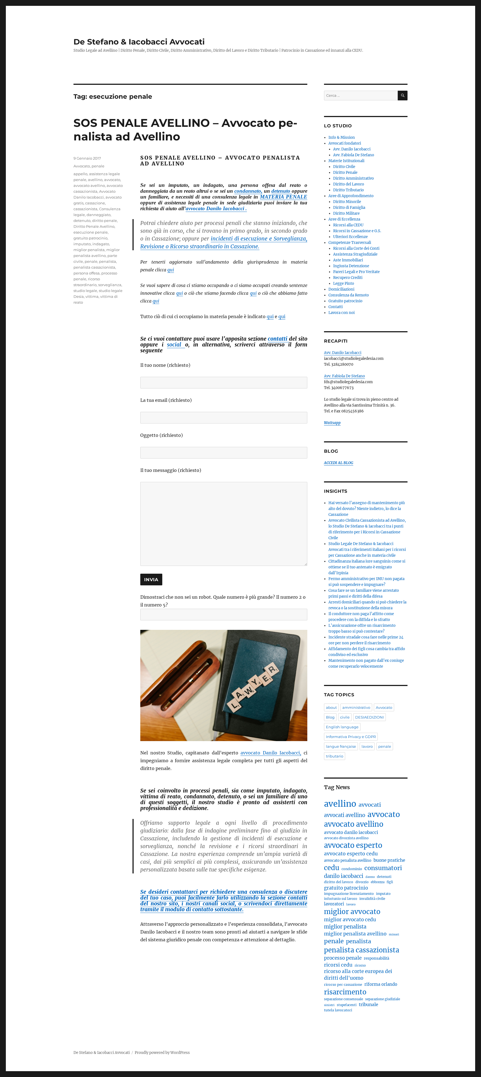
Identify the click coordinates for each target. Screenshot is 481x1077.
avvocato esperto (353, 845)
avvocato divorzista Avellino (346, 838)
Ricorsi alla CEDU (348, 225)
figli (390, 882)
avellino (95, 179)
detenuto (281, 191)
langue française (341, 746)
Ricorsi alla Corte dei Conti (356, 248)
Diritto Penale (345, 172)
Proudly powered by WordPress (162, 1052)
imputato (82, 244)
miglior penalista (89, 249)
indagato (100, 244)
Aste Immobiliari (348, 260)
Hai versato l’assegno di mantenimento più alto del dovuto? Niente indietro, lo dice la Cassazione (366, 509)
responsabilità (376, 958)
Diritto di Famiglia (349, 207)
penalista (107, 261)
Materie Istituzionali (346, 161)
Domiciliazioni (341, 289)
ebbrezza (377, 882)
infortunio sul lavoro (340, 899)
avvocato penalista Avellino (347, 860)
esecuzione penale (90, 232)
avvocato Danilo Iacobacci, (270, 753)
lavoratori (334, 904)
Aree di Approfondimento (351, 196)
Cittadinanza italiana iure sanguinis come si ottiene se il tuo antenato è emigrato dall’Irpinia (366, 567)
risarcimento (345, 992)
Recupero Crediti (347, 277)
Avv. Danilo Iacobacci (351, 149)
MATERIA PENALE (283, 197)
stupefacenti (347, 1005)
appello (80, 174)
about (331, 707)
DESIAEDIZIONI (369, 717)
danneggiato (99, 214)
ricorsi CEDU (338, 965)
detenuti (384, 877)
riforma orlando (380, 984)
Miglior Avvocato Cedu (350, 920)
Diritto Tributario (348, 190)
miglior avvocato (352, 911)
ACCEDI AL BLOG (338, 462)
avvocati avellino (344, 815)
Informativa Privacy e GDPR (351, 736)
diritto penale (104, 220)
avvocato (112, 179)
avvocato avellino (89, 185)
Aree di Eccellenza (344, 219)
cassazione (95, 203)
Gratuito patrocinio (345, 301)
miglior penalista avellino (355, 934)
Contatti (335, 306)
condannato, (248, 191)
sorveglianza (109, 285)
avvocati (370, 804)
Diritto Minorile (347, 201)
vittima (92, 296)
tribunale (368, 1004)
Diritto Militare (346, 213)
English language (342, 727)
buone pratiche (389, 860)
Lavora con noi (341, 312)
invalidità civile (372, 899)
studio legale (85, 290)
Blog (330, 717)
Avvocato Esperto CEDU (351, 854)
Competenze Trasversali (349, 242)
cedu (331, 868)
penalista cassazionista (94, 267)
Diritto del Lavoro (348, 184)
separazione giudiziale (382, 999)
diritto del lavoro (338, 882)
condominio (352, 869)
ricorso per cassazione (343, 984)
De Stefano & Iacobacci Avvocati (139, 41)
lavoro (367, 746)
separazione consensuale (343, 999)
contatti (278, 338)
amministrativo (356, 707)
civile (345, 717)
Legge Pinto (343, 283)
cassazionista (85, 209)
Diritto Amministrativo (353, 178)
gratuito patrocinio (90, 238)
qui (170, 270)
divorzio (362, 882)
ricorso (360, 965)
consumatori (383, 868)
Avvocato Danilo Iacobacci (351, 832)
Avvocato (81, 166)
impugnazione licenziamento (349, 894)
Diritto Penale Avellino (93, 226)
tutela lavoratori (338, 1010)
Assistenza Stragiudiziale (355, 254)
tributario (334, 756)
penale (98, 166)
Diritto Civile (344, 166)
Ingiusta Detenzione (351, 266)
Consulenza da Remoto (348, 295)
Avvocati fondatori (344, 143)
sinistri (329, 1005)
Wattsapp (332, 422)
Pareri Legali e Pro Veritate (356, 271)
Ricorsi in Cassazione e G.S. (357, 231)
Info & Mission (341, 137)
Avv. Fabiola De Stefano (353, 155)
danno (370, 877)
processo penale (343, 958)
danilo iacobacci (343, 876)
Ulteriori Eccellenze (350, 236)
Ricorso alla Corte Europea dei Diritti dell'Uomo (358, 974)
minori (394, 934)
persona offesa (86, 273)
